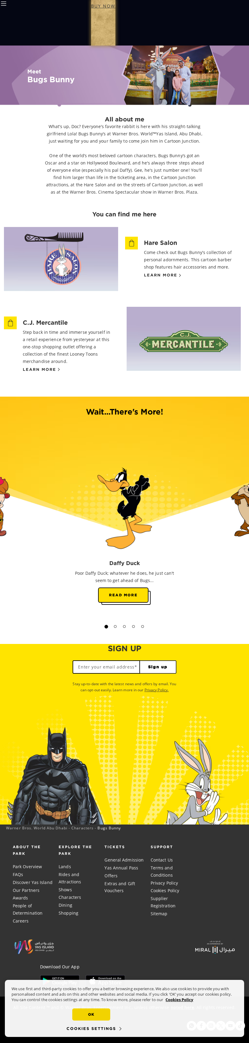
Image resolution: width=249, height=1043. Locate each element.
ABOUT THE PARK (27, 850)
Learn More (160, 275)
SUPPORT (162, 847)
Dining (65, 905)
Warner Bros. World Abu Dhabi (36, 828)
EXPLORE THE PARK (75, 850)
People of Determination (28, 909)
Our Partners (26, 890)
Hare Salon (160, 242)
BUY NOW (103, 6)
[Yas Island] (215, 947)
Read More (123, 595)
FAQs (18, 874)
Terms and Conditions (162, 871)
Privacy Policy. (157, 690)
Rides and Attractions (70, 878)
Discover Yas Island (33, 882)
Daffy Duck (124, 563)
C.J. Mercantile (45, 322)
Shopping (68, 913)
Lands (65, 866)
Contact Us (162, 860)
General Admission (124, 860)
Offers (111, 876)
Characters (82, 828)
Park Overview (27, 866)
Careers (21, 921)
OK (91, 1014)
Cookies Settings (91, 1028)
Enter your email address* (107, 667)
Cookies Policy (165, 890)
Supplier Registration (163, 902)
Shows (65, 889)
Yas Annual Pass (121, 868)
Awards (20, 898)
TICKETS (114, 847)
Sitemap (159, 913)
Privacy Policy (164, 883)
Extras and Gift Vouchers (119, 887)
